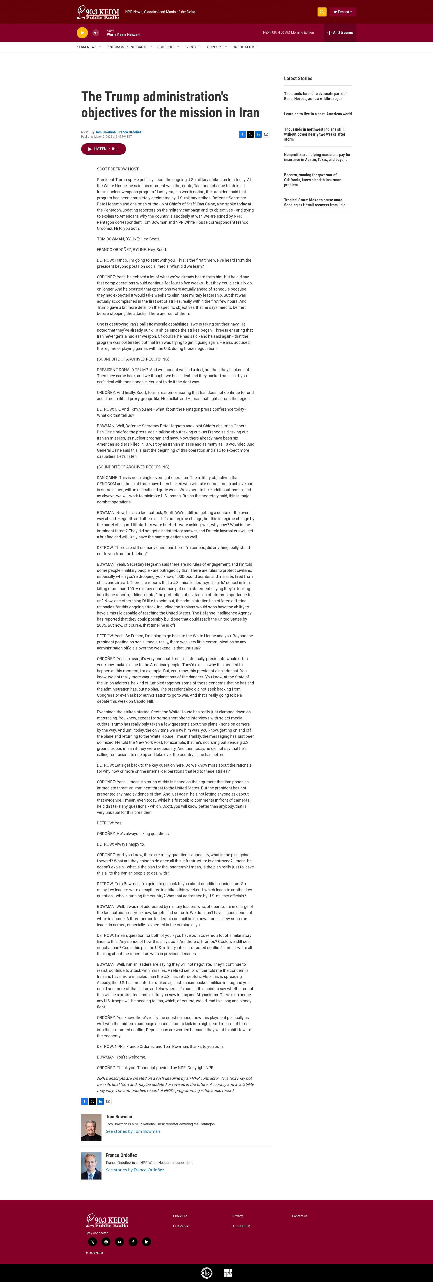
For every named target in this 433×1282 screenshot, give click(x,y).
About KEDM (241, 1226)
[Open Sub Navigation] (100, 47)
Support (215, 47)
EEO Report (181, 1226)
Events (191, 47)
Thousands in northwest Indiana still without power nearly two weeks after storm (314, 134)
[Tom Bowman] (91, 1127)
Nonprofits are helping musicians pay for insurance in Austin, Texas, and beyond (317, 157)
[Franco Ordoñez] (91, 1166)
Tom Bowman (105, 132)
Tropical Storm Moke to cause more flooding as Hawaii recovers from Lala (314, 202)
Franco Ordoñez (129, 132)
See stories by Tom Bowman (133, 1131)
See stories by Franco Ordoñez (135, 1170)
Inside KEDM (243, 47)
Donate (345, 11)
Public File (180, 1216)
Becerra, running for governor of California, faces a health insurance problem (313, 179)
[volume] (96, 33)
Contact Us (300, 1216)
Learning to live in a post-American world (318, 114)
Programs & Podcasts (127, 47)
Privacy (238, 1216)
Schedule (166, 47)
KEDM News (87, 47)
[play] (82, 32)
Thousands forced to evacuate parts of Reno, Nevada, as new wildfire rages (315, 96)
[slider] (103, 32)
